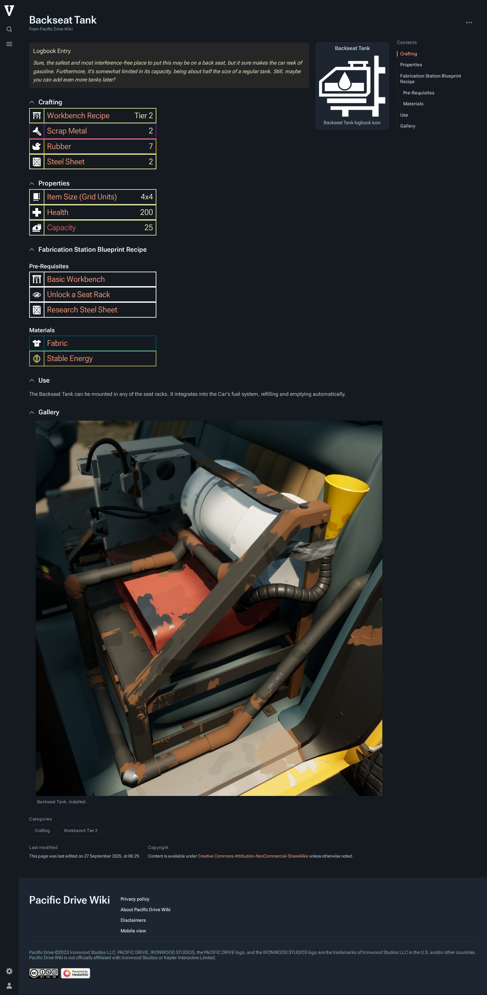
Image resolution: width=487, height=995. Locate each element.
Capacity (61, 227)
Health (58, 212)
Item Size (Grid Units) (82, 196)
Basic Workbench (76, 279)
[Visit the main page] (9, 10)
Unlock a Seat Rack (78, 294)
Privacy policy (135, 899)
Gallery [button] (48, 412)
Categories (40, 818)
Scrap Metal (67, 130)
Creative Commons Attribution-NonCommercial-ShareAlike (253, 856)
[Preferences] (9, 971)
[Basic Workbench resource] (36, 279)
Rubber (59, 146)
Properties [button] (54, 183)
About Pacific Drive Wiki (146, 909)
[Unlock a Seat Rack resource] (36, 294)
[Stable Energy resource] (36, 358)
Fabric (57, 343)
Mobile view (133, 930)
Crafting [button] (50, 102)
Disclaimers (133, 920)
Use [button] (44, 380)
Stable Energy (70, 358)
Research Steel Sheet (82, 309)
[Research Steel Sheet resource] (36, 309)
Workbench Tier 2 (80, 830)
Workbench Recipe (78, 115)
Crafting (42, 830)
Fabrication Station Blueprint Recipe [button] (92, 249)
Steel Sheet (65, 161)
